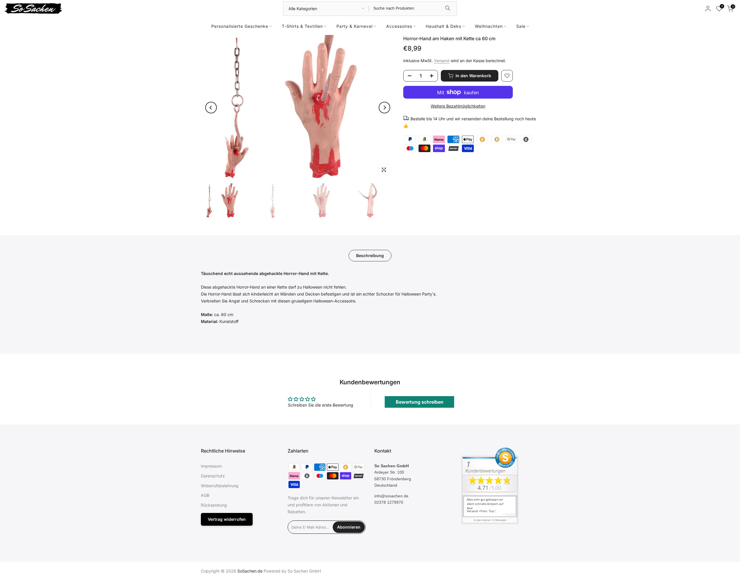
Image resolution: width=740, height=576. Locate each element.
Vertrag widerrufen (227, 519)
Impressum (211, 466)
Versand (441, 60)
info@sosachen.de (391, 496)
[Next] (384, 107)
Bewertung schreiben (419, 402)
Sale (521, 26)
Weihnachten (489, 26)
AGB (205, 495)
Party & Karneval (354, 26)
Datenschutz (213, 475)
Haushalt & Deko (443, 26)
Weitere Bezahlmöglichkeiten (458, 106)
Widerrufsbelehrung (219, 485)
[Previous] (211, 107)
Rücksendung (214, 505)
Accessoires (399, 26)
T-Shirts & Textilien (302, 26)
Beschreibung (370, 255)
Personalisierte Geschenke (239, 26)
